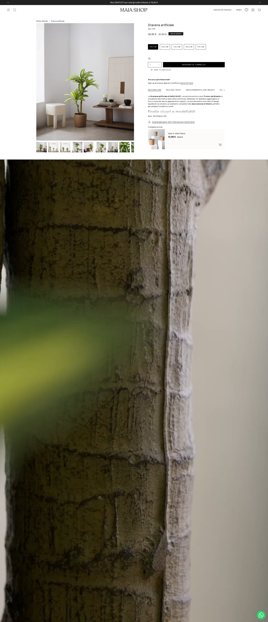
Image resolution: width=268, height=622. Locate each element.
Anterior (36, 82)
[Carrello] (259, 10)
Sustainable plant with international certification (173, 122)
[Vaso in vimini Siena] (156, 139)
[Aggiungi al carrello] (220, 145)
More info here (186, 83)
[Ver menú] (8, 10)
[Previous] (8, 2)
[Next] (260, 2)
